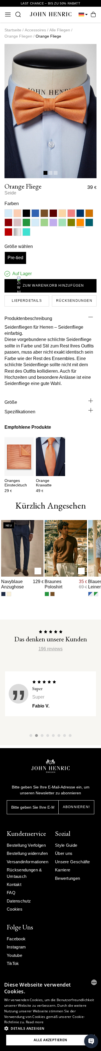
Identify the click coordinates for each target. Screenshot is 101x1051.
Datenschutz (19, 901)
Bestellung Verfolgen (26, 845)
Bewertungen (67, 878)
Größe (10, 402)
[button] (50, 1028)
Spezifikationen (19, 411)
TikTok (13, 963)
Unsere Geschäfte (72, 861)
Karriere (62, 869)
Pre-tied (15, 257)
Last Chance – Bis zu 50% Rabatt (51, 3)
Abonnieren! (76, 807)
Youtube (14, 955)
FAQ (11, 892)
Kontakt (14, 884)
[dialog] (50, 1013)
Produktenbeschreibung (28, 318)
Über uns (63, 853)
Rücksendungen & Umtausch (24, 872)
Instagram (16, 947)
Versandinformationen (27, 861)
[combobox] (94, 982)
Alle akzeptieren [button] (50, 1040)
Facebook (16, 938)
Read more (35, 1022)
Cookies (14, 909)
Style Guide (66, 845)
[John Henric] (50, 14)
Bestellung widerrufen (27, 853)
